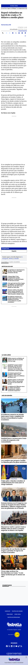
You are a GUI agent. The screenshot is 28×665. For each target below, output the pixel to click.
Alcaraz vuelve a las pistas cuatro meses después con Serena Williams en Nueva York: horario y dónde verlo (16, 292)
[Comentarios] (3, 33)
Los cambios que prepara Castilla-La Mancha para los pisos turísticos (14, 461)
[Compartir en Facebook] (12, 33)
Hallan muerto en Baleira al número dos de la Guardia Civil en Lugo (16, 359)
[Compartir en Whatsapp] (25, 35)
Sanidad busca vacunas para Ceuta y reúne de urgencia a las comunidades (13, 440)
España (14, 251)
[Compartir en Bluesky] (19, 33)
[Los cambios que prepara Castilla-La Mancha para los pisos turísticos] (14, 451)
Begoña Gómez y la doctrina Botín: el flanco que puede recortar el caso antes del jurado (16, 382)
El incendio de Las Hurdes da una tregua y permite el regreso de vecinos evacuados (13, 550)
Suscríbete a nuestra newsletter (10, 262)
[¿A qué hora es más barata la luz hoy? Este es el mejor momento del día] (4, 271)
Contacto (7, 611)
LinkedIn (16, 258)
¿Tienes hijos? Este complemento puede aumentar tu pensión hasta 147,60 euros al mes (15, 278)
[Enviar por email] (6, 33)
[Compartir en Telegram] (22, 33)
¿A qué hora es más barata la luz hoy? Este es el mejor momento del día (16, 271)
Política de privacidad (14, 617)
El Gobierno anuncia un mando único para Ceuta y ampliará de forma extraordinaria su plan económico (15, 299)
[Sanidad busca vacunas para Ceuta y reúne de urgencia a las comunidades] (14, 429)
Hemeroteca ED (6, 25)
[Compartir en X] (15, 33)
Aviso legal (17, 614)
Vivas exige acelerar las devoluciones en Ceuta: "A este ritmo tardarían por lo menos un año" (13, 573)
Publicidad (10, 614)
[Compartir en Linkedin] (25, 33)
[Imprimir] (9, 33)
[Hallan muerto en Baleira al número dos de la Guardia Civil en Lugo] (4, 360)
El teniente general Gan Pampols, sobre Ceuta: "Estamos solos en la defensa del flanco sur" (16, 375)
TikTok (11, 258)
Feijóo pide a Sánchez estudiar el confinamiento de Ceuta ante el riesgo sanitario (13, 482)
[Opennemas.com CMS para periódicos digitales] (14, 655)
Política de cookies (17, 611)
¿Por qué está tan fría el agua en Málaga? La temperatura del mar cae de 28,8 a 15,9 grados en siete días (16, 285)
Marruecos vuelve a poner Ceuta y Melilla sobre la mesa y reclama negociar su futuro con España (13, 528)
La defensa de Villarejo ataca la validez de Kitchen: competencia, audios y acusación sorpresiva (16, 388)
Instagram (5, 258)
